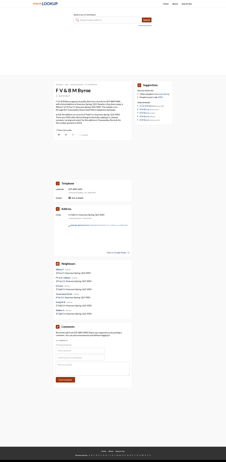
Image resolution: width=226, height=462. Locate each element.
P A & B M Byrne (147, 106)
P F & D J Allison (63, 278)
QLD (66, 84)
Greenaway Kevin (64, 294)
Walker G (60, 310)
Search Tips (187, 4)
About (175, 4)
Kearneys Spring (77, 84)
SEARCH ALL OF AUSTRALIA (85, 15)
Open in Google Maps (117, 252)
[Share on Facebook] (59, 135)
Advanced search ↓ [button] (145, 25)
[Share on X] (66, 135)
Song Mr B (61, 302)
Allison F (60, 269)
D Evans (59, 286)
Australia (59, 84)
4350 (160, 97)
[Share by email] (73, 135)
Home (166, 4)
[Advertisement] (113, 49)
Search (146, 20)
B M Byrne (145, 109)
